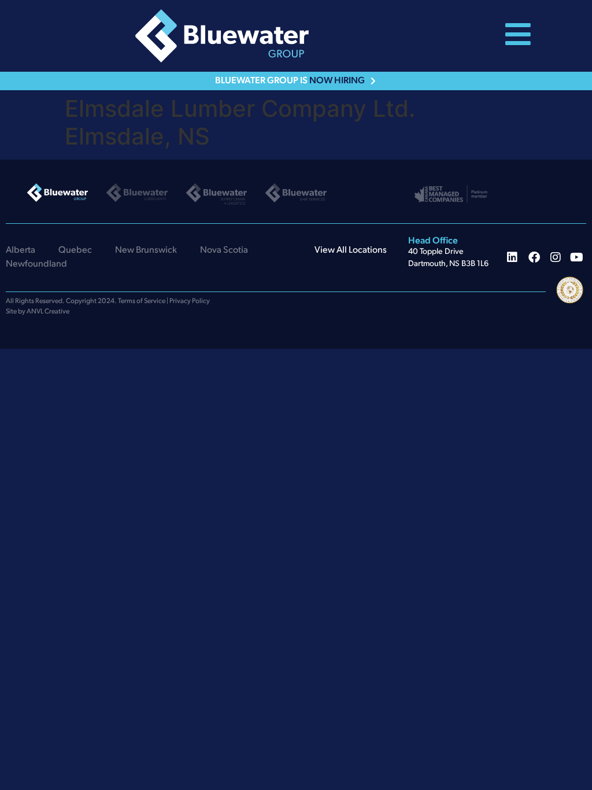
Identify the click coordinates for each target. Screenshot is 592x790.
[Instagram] (555, 257)
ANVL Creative (48, 311)
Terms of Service (141, 301)
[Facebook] (534, 257)
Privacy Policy (189, 301)
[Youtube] (577, 257)
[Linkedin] (512, 257)
